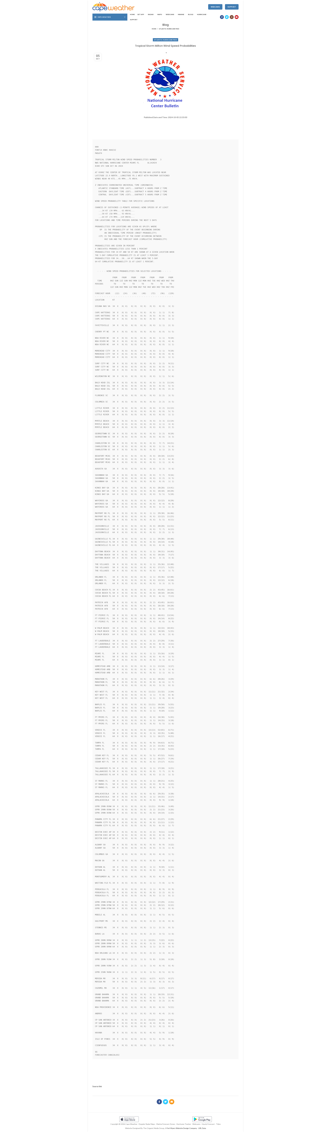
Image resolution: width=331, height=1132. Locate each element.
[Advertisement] (165, 128)
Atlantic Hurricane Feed (169, 29)
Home (154, 29)
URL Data (202, 1128)
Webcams (215, 7)
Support (232, 7)
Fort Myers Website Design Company (182, 1128)
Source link (97, 1086)
